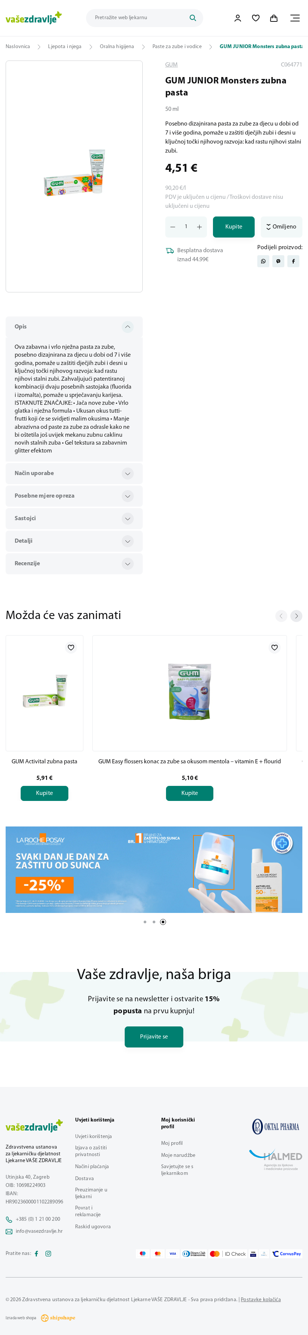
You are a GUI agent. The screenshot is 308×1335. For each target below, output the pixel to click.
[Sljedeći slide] (296, 616)
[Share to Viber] (278, 261)
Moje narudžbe (178, 1155)
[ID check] (227, 1253)
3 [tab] (163, 922)
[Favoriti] (255, 18)
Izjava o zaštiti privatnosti (91, 1151)
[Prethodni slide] (281, 616)
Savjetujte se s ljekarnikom (177, 1170)
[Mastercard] (158, 1253)
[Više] (154, 869)
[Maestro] (142, 1253)
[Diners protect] (264, 1253)
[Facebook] (36, 1254)
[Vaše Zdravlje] (34, 18)
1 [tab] (145, 922)
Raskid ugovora (93, 1227)
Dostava (84, 1179)
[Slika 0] (74, 176)
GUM (171, 65)
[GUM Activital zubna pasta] (44, 692)
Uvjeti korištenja (93, 1137)
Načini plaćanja (92, 1167)
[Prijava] (237, 18)
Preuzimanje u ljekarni (91, 1193)
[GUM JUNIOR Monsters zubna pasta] (275, 1126)
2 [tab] (154, 922)
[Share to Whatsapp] (263, 261)
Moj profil (172, 1143)
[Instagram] (48, 1254)
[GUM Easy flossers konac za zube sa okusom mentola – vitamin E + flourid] (190, 692)
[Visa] (173, 1253)
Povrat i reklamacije (88, 1211)
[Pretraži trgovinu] (192, 18)
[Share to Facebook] (293, 261)
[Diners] (194, 1253)
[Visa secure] (253, 1253)
